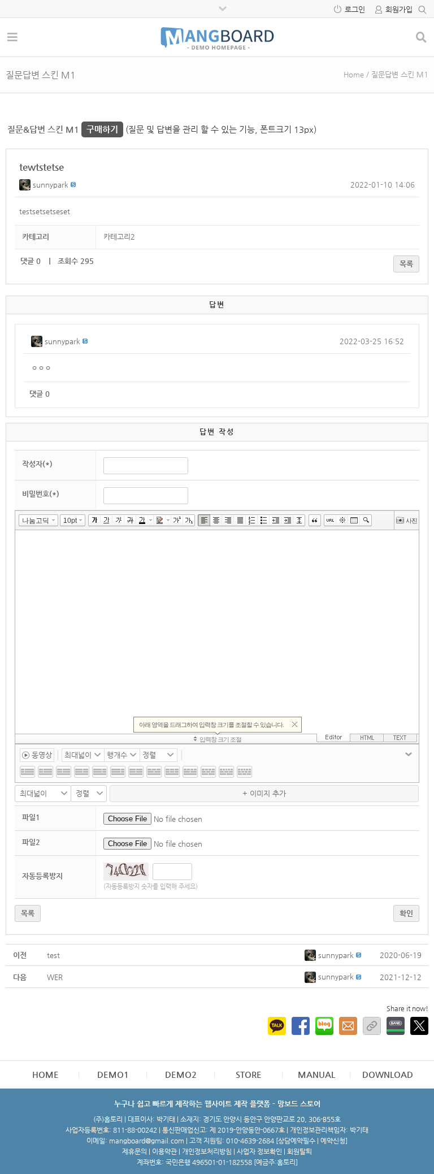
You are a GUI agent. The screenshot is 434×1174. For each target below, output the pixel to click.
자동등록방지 (42, 876)
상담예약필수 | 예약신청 (311, 1141)
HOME (45, 1074)
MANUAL (316, 1074)
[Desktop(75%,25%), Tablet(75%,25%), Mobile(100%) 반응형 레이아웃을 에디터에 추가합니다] (117, 772)
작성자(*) (37, 464)
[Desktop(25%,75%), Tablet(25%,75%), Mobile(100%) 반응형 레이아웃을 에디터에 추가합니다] (27, 772)
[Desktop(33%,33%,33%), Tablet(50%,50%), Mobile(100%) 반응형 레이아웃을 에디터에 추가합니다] (154, 772)
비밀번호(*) (40, 493)
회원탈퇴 (299, 1151)
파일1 (31, 817)
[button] (26, 184)
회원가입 (399, 9)
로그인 (355, 9)
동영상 (40, 755)
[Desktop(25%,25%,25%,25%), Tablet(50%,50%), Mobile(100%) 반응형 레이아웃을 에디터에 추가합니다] (190, 772)
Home (354, 74)
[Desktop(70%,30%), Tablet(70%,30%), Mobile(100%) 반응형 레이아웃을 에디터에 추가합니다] (99, 772)
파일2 (31, 842)
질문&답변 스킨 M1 (62, 129)
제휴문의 (134, 1151)
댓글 (30, 261)
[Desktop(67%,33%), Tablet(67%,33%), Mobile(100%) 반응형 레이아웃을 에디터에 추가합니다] (81, 772)
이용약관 (164, 1151)
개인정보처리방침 (207, 1151)
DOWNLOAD (387, 1074)
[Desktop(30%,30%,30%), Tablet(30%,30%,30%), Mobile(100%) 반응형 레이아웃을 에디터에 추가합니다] (172, 772)
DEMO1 (113, 1074)
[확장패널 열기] (408, 754)
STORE (249, 1074)
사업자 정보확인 (259, 1151)
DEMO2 (181, 1074)
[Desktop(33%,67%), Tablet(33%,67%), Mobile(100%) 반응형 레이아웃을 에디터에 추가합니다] (63, 772)
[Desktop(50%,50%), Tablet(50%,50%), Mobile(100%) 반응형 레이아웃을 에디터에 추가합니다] (136, 772)
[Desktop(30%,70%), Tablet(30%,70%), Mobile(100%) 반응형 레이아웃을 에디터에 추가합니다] (45, 772)
